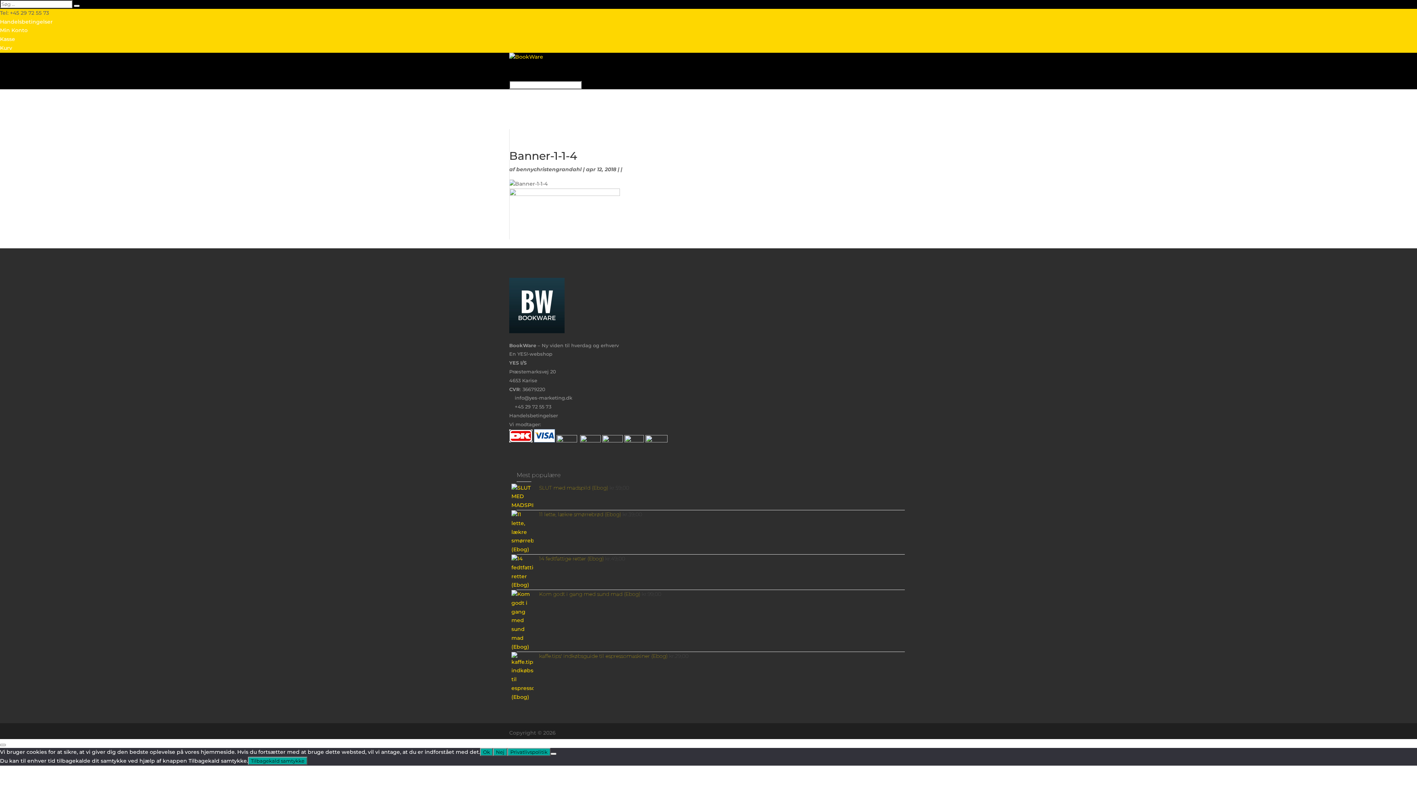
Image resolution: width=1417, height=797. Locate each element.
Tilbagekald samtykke (277, 761)
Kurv (6, 48)
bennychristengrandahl (549, 169)
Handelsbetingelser (26, 21)
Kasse (7, 39)
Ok (486, 752)
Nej (500, 752)
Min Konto (14, 30)
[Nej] (553, 754)
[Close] (3, 745)
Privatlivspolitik (529, 752)
